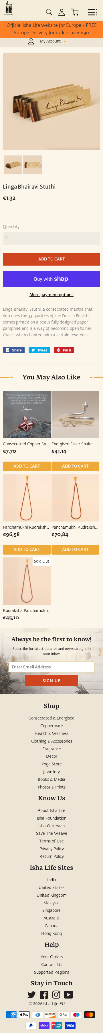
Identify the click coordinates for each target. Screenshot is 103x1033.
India (51, 880)
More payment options (51, 294)
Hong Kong (51, 934)
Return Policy (51, 857)
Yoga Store (51, 764)
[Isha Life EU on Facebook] (43, 997)
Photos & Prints (52, 787)
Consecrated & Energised (51, 718)
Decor (51, 757)
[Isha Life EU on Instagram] (56, 997)
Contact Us (51, 965)
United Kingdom (52, 895)
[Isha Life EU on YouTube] (68, 997)
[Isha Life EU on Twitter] (31, 997)
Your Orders (52, 957)
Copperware (51, 726)
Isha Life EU (54, 1004)
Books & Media (51, 780)
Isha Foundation (51, 818)
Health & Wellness (51, 734)
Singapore (51, 911)
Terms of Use (51, 841)
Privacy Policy (51, 849)
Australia (51, 918)
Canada (52, 926)
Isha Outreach (51, 826)
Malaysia (51, 903)
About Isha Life (51, 811)
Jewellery (51, 772)
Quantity (11, 227)
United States (51, 888)
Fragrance (51, 749)
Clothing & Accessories (51, 741)
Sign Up (52, 680)
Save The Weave (51, 834)
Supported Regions (51, 973)
